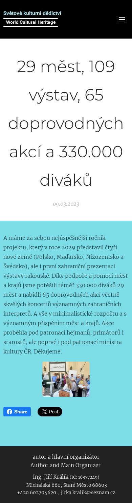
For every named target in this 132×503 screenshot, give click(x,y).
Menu (122, 19)
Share (20, 411)
